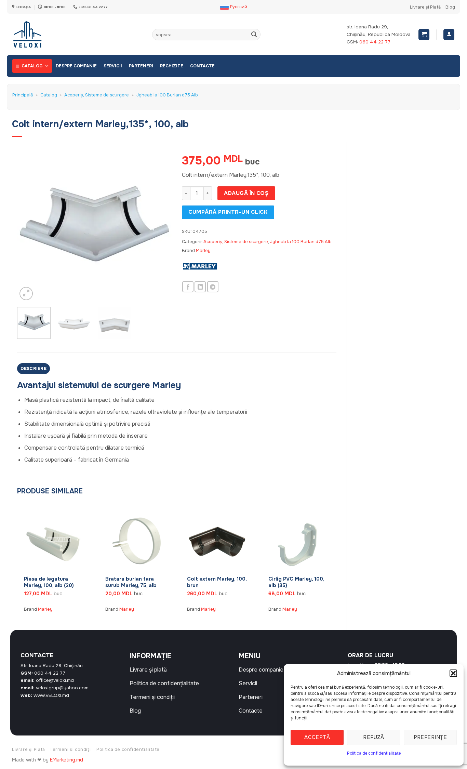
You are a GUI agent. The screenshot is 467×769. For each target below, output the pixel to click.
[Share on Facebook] (188, 286)
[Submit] (254, 34)
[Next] (160, 224)
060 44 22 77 (374, 42)
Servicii (113, 66)
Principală (22, 95)
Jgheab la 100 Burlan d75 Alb (167, 95)
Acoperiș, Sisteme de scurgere (96, 95)
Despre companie (76, 66)
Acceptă (317, 737)
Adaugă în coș (246, 193)
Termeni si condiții (71, 749)
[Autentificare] (448, 34)
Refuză (373, 737)
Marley (203, 250)
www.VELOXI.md (51, 695)
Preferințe (430, 737)
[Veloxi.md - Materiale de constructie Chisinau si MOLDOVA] (34, 34)
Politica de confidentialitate (374, 753)
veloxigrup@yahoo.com (62, 688)
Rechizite (171, 66)
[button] (453, 673)
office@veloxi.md (55, 680)
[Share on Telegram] (212, 286)
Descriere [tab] (33, 368)
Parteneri (141, 66)
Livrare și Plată (425, 7)
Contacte (202, 66)
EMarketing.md (66, 760)
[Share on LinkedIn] (200, 286)
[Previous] (29, 224)
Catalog (32, 66)
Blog (450, 7)
